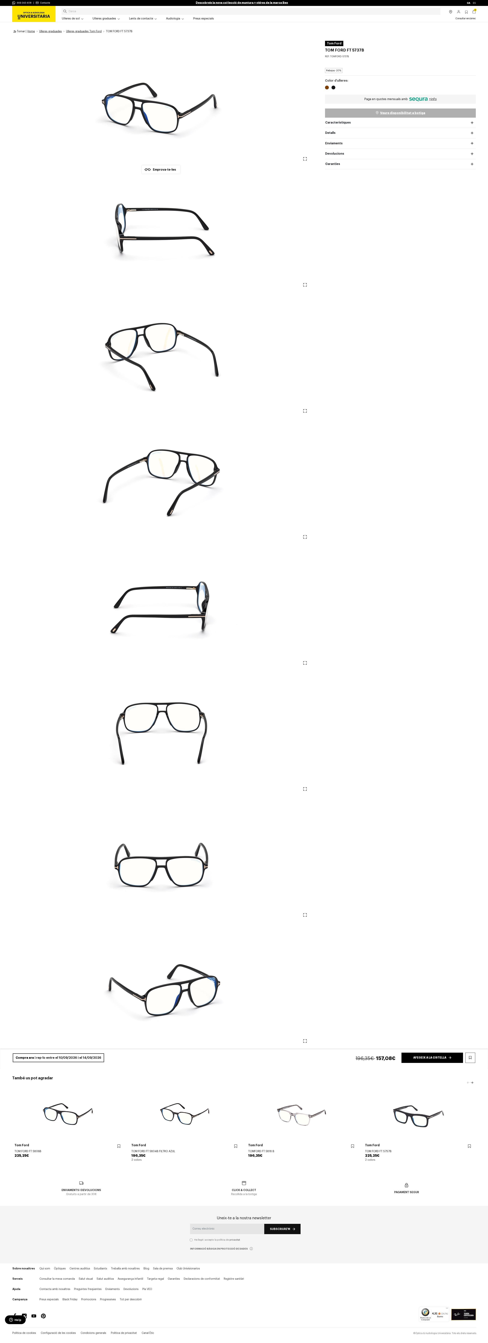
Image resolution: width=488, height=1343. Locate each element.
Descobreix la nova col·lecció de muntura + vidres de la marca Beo (242, 2)
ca (469, 3)
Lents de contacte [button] (141, 18)
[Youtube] (33, 1316)
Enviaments (334, 143)
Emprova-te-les (164, 169)
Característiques (338, 122)
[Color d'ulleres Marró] (327, 88)
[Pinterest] (43, 1316)
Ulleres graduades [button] (104, 18)
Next (472, 1083)
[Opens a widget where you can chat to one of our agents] (15, 1320)
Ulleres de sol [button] (71, 18)
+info (433, 99)
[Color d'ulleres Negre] (333, 88)
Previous (468, 1083)
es (474, 3)
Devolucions (334, 153)
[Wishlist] (119, 1146)
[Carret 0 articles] (474, 12)
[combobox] (251, 11)
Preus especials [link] (203, 18)
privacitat (235, 1240)
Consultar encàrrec (465, 18)
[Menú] (447, 1309)
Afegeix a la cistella (429, 1057)
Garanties (332, 163)
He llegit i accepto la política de (217, 1240)
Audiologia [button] (173, 18)
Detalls (330, 132)
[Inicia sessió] (458, 12)
